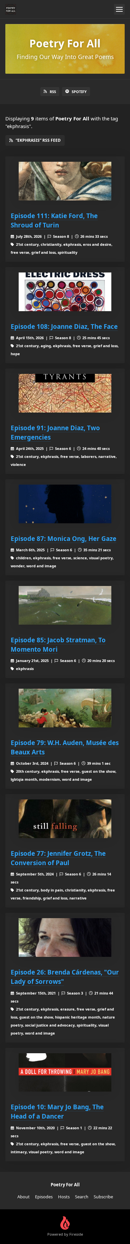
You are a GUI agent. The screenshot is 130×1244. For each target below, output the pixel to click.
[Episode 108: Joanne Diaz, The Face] (65, 291)
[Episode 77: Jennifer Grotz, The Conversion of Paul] (65, 818)
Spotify (79, 91)
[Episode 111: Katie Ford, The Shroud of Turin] (65, 181)
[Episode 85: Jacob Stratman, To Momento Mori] (65, 605)
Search (81, 1197)
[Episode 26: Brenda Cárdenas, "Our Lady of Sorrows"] (65, 937)
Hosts (64, 1197)
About (23, 1197)
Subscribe (103, 1197)
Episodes (44, 1197)
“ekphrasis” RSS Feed (38, 140)
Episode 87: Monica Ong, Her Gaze (63, 538)
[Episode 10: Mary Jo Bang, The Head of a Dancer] (65, 1072)
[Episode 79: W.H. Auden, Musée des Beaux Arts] (65, 708)
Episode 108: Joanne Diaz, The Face (64, 326)
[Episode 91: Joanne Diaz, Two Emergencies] (65, 393)
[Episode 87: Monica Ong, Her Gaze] (65, 504)
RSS (53, 91)
